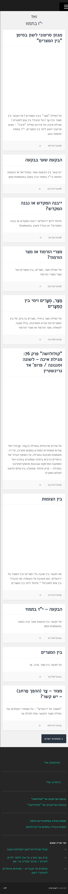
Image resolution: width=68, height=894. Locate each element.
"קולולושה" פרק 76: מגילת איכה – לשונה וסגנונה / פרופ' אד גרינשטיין (42, 362)
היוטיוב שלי (53, 782)
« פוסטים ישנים (54, 739)
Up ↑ (4, 888)
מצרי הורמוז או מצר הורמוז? (43, 254)
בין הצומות (52, 499)
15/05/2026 (55, 237)
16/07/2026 (55, 145)
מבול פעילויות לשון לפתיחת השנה (27, 849)
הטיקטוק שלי (52, 763)
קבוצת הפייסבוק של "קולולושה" (48, 799)
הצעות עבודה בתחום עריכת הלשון (48, 820)
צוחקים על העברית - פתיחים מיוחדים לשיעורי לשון (25, 871)
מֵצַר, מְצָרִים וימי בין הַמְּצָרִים (43, 303)
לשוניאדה (53, 888)
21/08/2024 (55, 638)
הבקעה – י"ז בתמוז (43, 609)
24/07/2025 (55, 484)
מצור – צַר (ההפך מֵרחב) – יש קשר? (39, 694)
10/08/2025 (55, 339)
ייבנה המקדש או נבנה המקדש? (41, 206)
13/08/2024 (55, 676)
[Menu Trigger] (63, 6)
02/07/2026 (54, 188)
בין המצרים (51, 652)
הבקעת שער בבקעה (43, 160)
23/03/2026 (55, 286)
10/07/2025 (55, 595)
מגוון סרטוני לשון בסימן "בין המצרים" (39, 38)
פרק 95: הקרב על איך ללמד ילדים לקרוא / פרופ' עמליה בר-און (27, 860)
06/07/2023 (54, 725)
